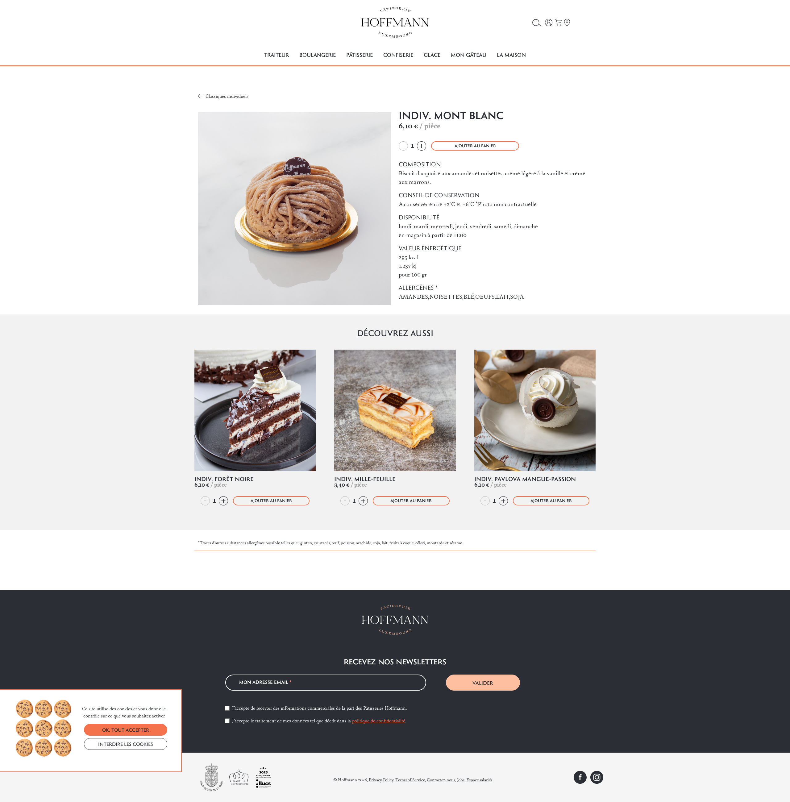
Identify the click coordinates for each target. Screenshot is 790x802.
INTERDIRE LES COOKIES (125, 744)
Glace (432, 54)
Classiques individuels (227, 96)
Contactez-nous (441, 779)
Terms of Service (410, 779)
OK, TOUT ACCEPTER (125, 730)
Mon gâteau (468, 54)
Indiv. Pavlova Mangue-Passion (525, 479)
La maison (511, 54)
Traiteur (276, 54)
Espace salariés (479, 779)
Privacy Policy (381, 779)
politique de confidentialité (378, 720)
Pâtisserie (359, 54)
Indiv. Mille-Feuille (365, 479)
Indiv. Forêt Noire (224, 479)
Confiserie (398, 54)
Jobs (460, 779)
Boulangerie (317, 54)
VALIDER (482, 682)
